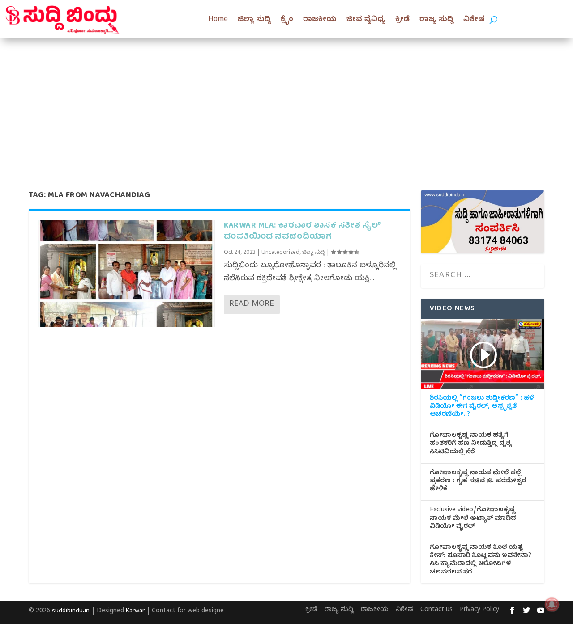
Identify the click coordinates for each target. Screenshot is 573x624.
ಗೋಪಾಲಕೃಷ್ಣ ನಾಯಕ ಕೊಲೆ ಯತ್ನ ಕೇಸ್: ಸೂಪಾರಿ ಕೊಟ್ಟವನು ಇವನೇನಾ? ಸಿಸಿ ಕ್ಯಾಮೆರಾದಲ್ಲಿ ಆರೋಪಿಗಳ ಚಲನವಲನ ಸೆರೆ (480, 560)
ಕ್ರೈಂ (287, 20)
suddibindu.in (71, 611)
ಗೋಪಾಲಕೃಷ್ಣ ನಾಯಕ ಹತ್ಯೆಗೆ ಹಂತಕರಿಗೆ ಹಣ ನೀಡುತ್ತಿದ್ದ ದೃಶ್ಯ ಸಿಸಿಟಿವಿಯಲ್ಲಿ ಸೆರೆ (471, 444)
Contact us (436, 610)
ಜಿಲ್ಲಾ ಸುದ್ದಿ (254, 20)
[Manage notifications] (552, 604)
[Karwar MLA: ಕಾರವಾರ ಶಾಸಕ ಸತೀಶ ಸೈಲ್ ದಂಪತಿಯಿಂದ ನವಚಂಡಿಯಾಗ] (126, 273)
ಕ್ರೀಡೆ (402, 20)
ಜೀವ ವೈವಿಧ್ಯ (365, 20)
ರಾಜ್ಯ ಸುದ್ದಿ (436, 20)
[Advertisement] (286, 105)
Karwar (135, 611)
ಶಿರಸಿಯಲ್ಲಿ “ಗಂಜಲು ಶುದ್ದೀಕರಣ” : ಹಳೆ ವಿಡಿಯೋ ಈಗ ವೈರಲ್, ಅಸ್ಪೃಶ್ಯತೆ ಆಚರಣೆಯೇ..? (482, 407)
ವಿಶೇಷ (474, 20)
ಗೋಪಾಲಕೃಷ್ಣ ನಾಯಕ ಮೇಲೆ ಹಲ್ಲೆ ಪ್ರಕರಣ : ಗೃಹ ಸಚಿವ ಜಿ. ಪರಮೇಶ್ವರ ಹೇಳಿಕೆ (478, 482)
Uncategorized (280, 253)
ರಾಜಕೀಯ (320, 20)
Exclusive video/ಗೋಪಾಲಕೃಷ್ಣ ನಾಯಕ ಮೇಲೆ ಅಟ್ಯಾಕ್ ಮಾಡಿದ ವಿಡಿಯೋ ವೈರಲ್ (473, 519)
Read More (251, 304)
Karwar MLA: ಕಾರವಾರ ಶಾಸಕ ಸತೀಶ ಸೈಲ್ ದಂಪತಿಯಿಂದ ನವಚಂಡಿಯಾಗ (302, 231)
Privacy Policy (479, 610)
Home (218, 20)
